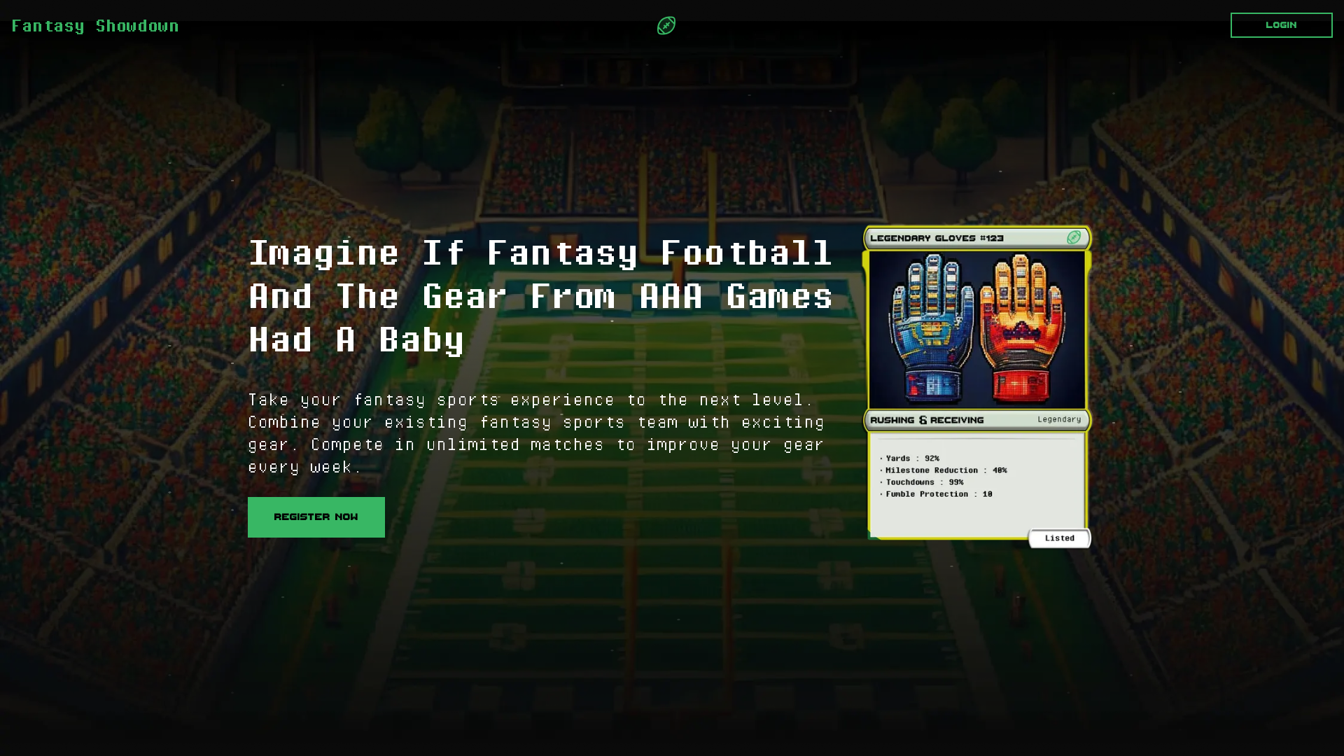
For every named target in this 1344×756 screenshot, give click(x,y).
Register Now (316, 517)
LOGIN (1281, 25)
